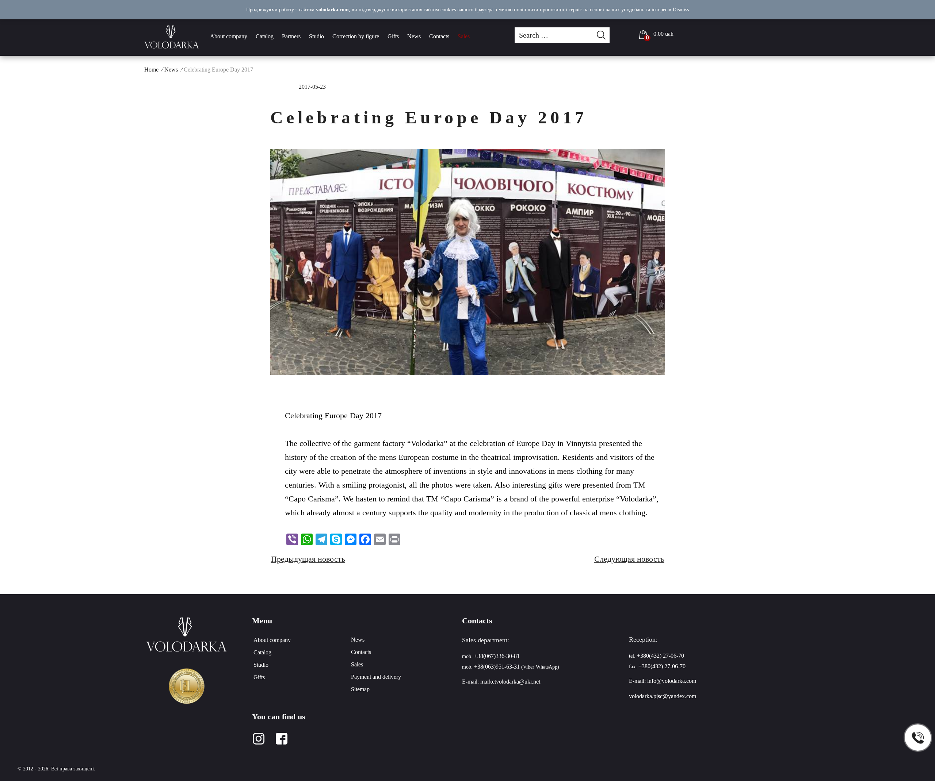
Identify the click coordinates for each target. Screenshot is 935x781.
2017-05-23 (312, 87)
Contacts (439, 36)
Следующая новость (629, 558)
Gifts (393, 36)
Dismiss (681, 9)
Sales (464, 36)
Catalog (265, 36)
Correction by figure (355, 36)
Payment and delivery (376, 677)
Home (151, 69)
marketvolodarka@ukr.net (510, 681)
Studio (316, 36)
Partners (291, 36)
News (414, 36)
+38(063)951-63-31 (497, 666)
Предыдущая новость (308, 558)
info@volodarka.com (671, 681)
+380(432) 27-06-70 (660, 656)
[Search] (603, 35)
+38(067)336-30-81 (497, 656)
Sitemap (360, 689)
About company (228, 36)
